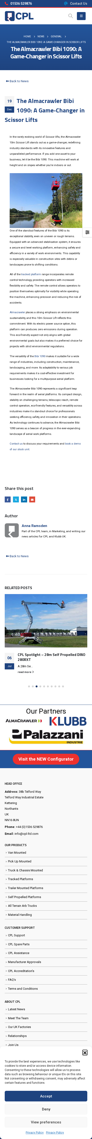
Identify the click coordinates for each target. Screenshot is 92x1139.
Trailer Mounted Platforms (25, 888)
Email (32, 499)
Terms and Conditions (23, 988)
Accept (46, 1096)
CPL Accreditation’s (21, 971)
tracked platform (31, 274)
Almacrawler (17, 312)
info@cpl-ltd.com (26, 833)
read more (25, 664)
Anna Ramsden (34, 526)
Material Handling (20, 914)
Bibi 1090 (39, 356)
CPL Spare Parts (18, 944)
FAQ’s (12, 979)
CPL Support (16, 935)
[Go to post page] (46, 617)
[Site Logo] (19, 16)
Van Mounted (17, 852)
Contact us (16, 443)
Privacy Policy (35, 1132)
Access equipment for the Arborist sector (47, 649)
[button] (85, 1052)
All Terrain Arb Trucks (22, 906)
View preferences (46, 1122)
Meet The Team (18, 1018)
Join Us (13, 1045)
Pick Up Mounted (19, 861)
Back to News (19, 81)
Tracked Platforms (20, 879)
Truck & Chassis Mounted (25, 870)
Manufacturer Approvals (24, 962)
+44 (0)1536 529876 (29, 827)
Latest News (16, 1009)
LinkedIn (24, 499)
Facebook (8, 499)
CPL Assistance (18, 953)
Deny (46, 1109)
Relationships (17, 1036)
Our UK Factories (19, 1027)
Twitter (16, 499)
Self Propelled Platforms (24, 897)
